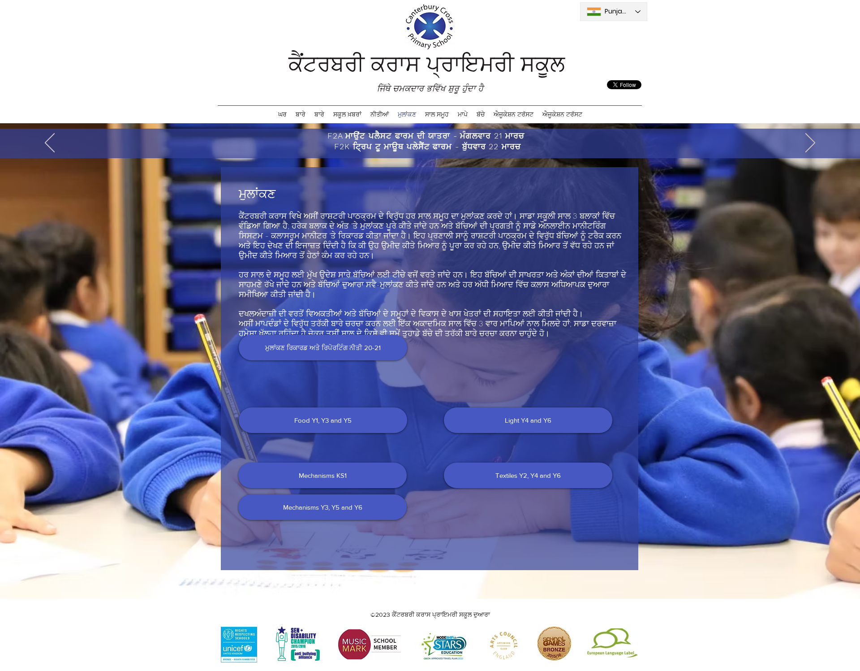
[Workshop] (425, 135)
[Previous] (50, 143)
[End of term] (436, 136)
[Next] (810, 143)
